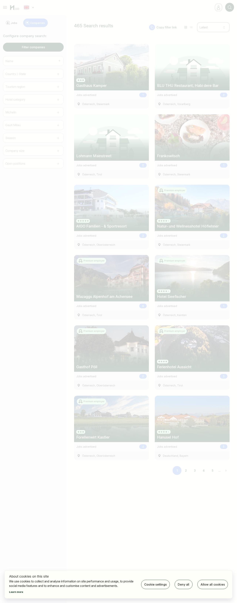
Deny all (183, 584)
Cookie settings (155, 584)
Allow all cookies (213, 584)
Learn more (16, 591)
